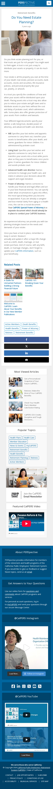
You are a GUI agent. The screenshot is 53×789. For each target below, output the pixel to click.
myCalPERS (31, 445)
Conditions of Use (35, 778)
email (29, 572)
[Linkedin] (18, 687)
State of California (34, 770)
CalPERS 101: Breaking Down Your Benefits (34, 283)
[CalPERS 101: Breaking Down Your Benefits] (34, 274)
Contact (9, 775)
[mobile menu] (3, 3)
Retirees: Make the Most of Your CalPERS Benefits (33, 393)
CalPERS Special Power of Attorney (28, 207)
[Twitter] (29, 687)
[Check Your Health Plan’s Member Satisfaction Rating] (16, 406)
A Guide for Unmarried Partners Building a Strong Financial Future (12, 284)
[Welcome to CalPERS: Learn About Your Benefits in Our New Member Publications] (13, 297)
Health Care (29, 437)
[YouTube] (34, 687)
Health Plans (15, 437)
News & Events (16, 445)
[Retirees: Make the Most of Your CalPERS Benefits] (16, 394)
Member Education (18, 441)
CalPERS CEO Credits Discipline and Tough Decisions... (32, 417)
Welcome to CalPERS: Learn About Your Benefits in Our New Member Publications (13, 309)
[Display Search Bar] (49, 3)
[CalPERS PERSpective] (26, 3)
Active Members (12, 324)
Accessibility (10, 781)
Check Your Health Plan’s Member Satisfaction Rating (32, 405)
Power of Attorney (30, 328)
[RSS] (39, 687)
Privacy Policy (16, 778)
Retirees (9, 332)
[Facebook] (13, 687)
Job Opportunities (25, 775)
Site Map (45, 781)
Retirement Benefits (26, 13)
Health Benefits (12, 328)
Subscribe (42, 775)
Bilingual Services (28, 781)
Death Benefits (29, 324)
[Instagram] (24, 687)
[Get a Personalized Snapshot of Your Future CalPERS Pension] (16, 382)
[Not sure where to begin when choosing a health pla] (26, 647)
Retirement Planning (19, 457)
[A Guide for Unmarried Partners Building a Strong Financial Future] (13, 274)
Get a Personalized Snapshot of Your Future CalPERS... (32, 381)
